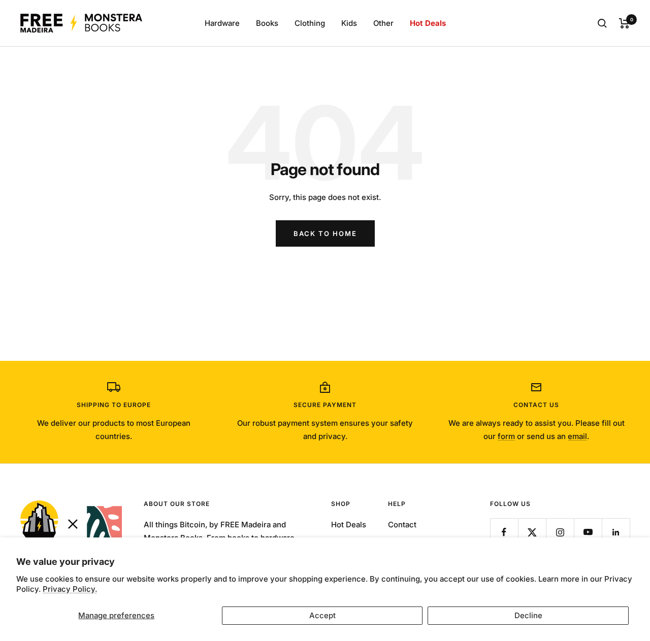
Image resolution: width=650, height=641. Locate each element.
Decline (528, 615)
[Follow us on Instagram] (560, 532)
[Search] (602, 23)
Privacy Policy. (70, 589)
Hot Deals (428, 23)
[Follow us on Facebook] (504, 532)
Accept (322, 615)
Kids (349, 23)
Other (383, 23)
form (506, 436)
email (577, 436)
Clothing (310, 23)
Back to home (325, 233)
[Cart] (624, 23)
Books (267, 23)
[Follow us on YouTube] (588, 532)
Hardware (222, 23)
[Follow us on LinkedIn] (616, 532)
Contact (402, 524)
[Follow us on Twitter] (532, 532)
